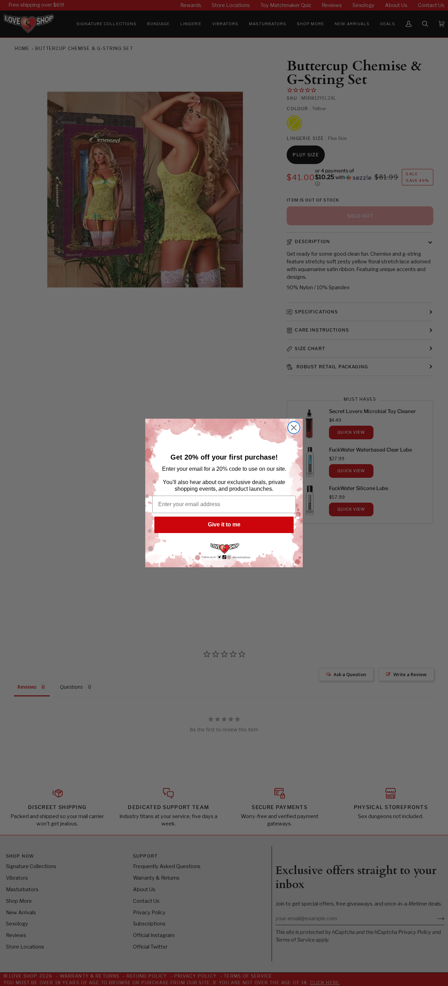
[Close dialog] (294, 427)
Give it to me (224, 524)
